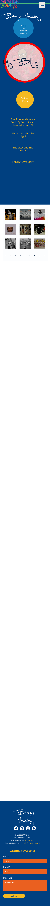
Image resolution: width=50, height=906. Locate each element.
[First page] (5, 256)
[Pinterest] (34, 828)
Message (7, 878)
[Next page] (40, 256)
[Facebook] (16, 828)
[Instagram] (28, 828)
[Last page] (44, 256)
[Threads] (22, 828)
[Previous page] (10, 256)
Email (6, 867)
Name (6, 856)
